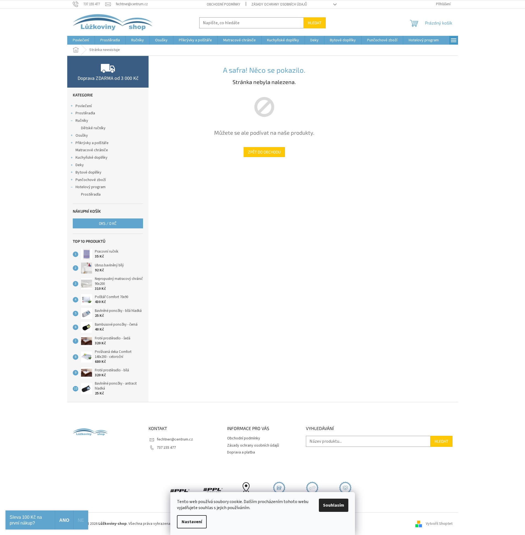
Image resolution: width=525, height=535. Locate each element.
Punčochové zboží (91, 180)
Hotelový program (91, 187)
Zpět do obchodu (264, 152)
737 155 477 (166, 447)
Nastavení (192, 522)
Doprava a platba (241, 452)
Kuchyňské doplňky (91, 157)
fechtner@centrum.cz (175, 439)
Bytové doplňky (88, 172)
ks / (108, 223)
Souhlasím (333, 505)
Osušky (82, 135)
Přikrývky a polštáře (92, 143)
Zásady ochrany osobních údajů (279, 4)
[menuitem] (81, 40)
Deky (80, 165)
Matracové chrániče (92, 150)
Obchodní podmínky (223, 4)
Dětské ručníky (93, 128)
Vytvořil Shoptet (439, 523)
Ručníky (82, 120)
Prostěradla (85, 113)
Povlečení (84, 106)
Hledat (314, 22)
